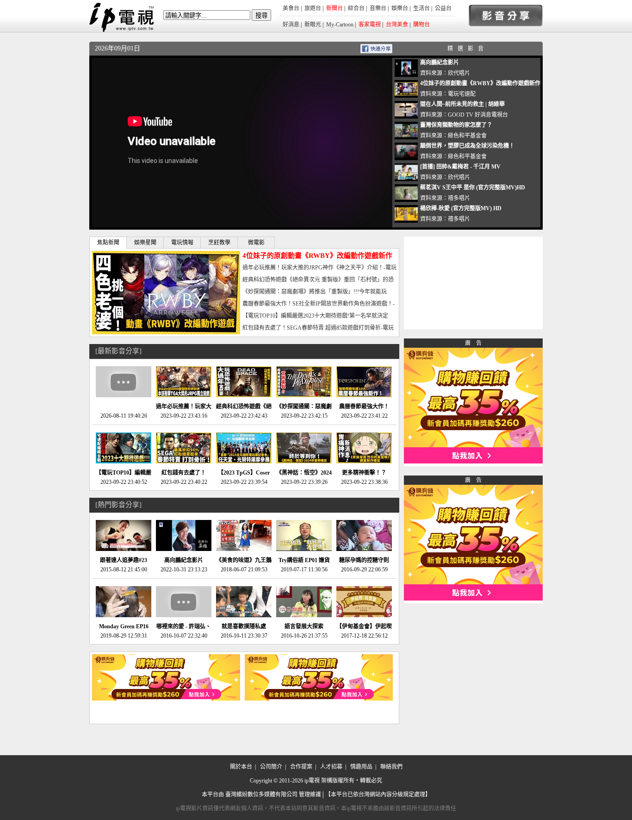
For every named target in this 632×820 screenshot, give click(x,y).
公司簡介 (271, 767)
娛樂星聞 (145, 242)
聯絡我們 (391, 767)
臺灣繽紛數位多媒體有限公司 (261, 794)
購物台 (421, 24)
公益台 (443, 8)
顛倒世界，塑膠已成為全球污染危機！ (467, 146)
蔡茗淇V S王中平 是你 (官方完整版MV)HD (472, 187)
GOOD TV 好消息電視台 (478, 115)
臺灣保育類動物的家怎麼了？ (456, 125)
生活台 (421, 8)
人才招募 (331, 767)
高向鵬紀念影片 (439, 62)
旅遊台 (312, 8)
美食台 (291, 8)
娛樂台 (399, 8)
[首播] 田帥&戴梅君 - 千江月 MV (460, 166)
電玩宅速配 (462, 94)
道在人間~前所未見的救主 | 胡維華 (462, 104)
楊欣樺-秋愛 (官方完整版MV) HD (461, 208)
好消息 (291, 24)
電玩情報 (182, 242)
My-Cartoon (339, 24)
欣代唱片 (459, 73)
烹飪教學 (219, 242)
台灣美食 (397, 24)
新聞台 (334, 8)
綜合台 (356, 8)
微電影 (256, 242)
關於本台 (241, 767)
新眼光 (312, 24)
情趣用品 (361, 767)
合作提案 (301, 767)
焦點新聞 (108, 242)
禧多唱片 (459, 198)
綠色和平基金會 (467, 135)
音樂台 (378, 8)
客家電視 (370, 24)
